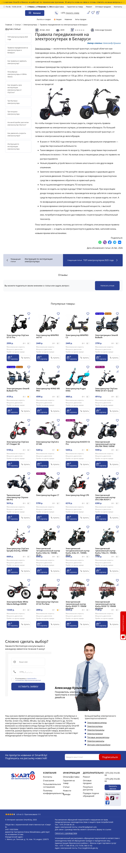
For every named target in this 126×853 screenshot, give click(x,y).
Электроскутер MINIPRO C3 (77, 336)
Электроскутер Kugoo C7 (47, 495)
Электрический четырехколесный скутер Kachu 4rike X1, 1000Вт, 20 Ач (77, 551)
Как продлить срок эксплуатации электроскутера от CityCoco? (15, 88)
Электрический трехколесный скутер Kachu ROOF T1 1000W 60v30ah (76, 605)
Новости (67, 790)
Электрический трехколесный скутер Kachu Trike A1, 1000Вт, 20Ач (106, 551)
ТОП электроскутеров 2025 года (18, 38)
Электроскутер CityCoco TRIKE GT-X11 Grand (106, 389)
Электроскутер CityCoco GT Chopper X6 (18, 443)
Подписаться (110, 757)
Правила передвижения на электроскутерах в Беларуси (18, 50)
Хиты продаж (80, 19)
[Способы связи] (56, 12)
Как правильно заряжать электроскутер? (17, 62)
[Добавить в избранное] (28, 315)
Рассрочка (41, 7)
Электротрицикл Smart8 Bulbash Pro (18, 389)
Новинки (68, 19)
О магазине (48, 780)
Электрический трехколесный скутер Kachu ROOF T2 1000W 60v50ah (105, 605)
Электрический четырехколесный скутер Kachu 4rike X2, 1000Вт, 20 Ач (48, 551)
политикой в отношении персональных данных (28, 679)
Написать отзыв (107, 285)
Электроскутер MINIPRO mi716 (47, 336)
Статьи (66, 787)
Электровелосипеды (97, 722)
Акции (59, 19)
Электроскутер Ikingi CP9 (77, 495)
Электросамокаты (95, 741)
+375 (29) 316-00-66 (112, 780)
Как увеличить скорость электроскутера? (17, 134)
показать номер (72, 13)
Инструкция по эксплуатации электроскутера (13, 146)
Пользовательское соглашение (52, 785)
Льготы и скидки (44, 19)
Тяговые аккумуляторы (98, 737)
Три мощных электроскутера (13, 112)
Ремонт (89, 7)
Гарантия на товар (75, 7)
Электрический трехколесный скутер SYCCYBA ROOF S (105, 497)
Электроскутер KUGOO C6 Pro (78, 443)
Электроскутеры (42, 48)
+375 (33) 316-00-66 (112, 774)
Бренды (66, 794)
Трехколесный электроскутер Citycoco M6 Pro (17, 497)
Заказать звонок (113, 787)
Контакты (118, 7)
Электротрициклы (95, 730)
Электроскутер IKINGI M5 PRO (48, 389)
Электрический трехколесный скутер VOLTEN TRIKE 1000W (105, 444)
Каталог (37, 13)
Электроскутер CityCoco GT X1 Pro (18, 336)
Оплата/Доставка (56, 7)
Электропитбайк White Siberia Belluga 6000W (17, 603)
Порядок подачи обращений (91, 794)
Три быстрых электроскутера (13, 102)
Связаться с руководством (66, 833)
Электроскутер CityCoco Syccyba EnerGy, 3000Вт (18, 549)
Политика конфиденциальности (52, 792)
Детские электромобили (98, 744)
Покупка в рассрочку (88, 788)
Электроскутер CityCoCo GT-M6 (47, 443)
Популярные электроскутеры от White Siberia (17, 74)
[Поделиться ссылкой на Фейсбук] (110, 242)
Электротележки (95, 733)
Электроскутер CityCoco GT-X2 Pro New (47, 603)
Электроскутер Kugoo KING (76, 389)
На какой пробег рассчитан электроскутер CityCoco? (18, 123)
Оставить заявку (28, 686)
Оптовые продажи (103, 7)
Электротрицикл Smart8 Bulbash (106, 336)
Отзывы (31, 7)
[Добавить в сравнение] (28, 319)
